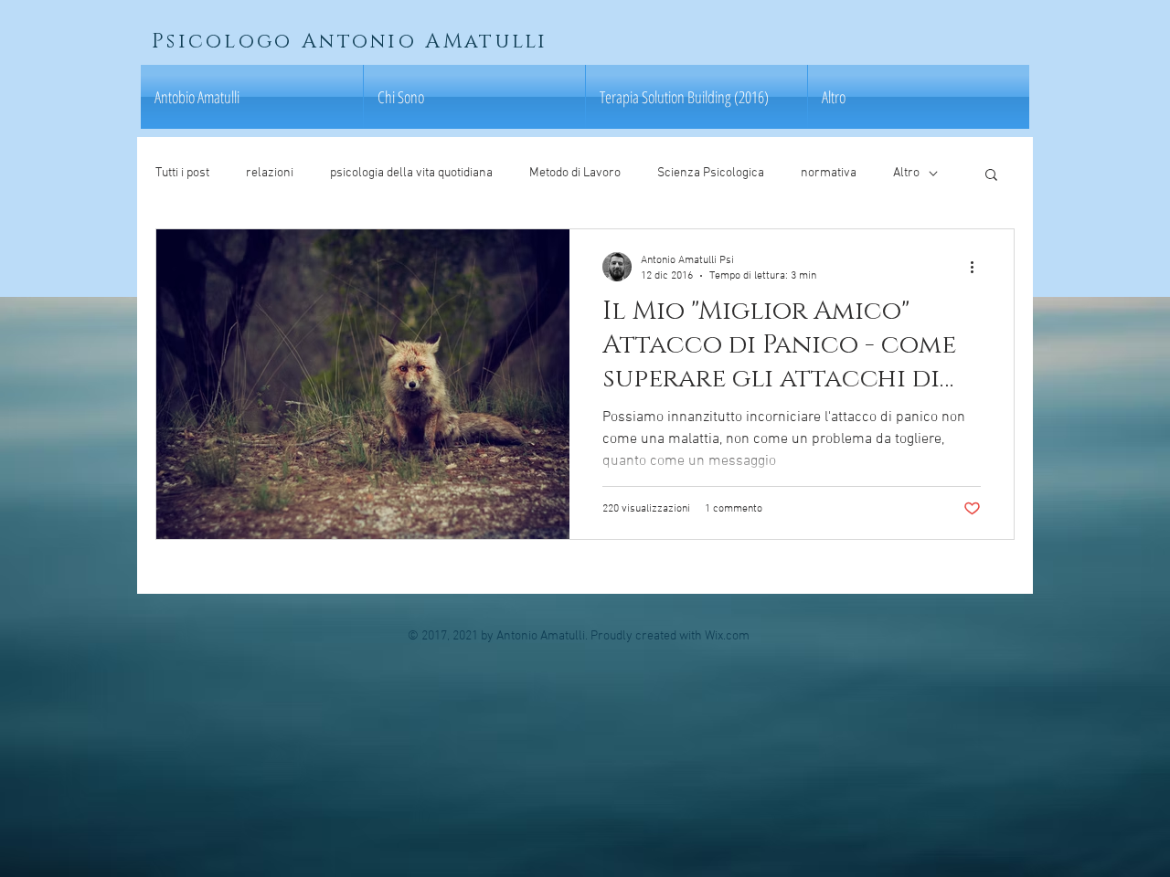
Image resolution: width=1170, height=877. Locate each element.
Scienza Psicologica (710, 173)
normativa (828, 173)
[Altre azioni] (978, 267)
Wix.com (727, 636)
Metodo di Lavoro (575, 173)
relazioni (269, 173)
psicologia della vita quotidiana (411, 173)
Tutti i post (182, 173)
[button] (991, 175)
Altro (906, 173)
